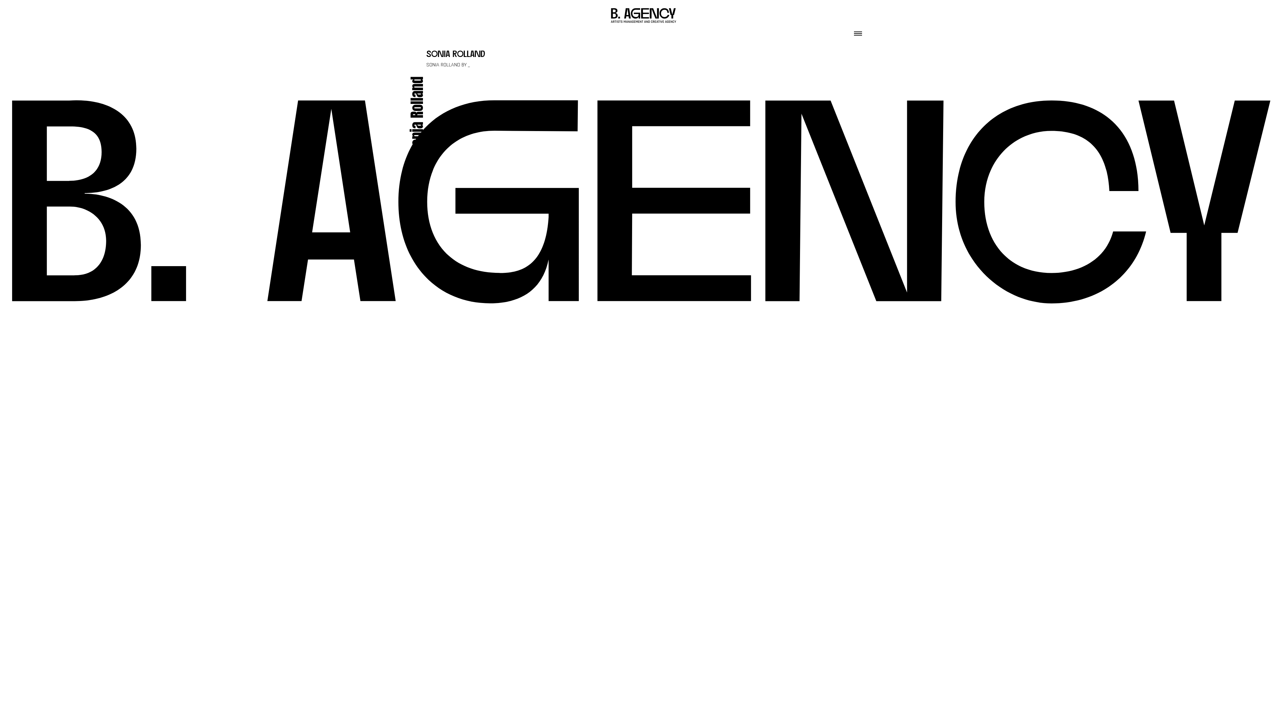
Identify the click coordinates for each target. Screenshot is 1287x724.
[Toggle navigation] (858, 31)
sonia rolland (455, 54)
